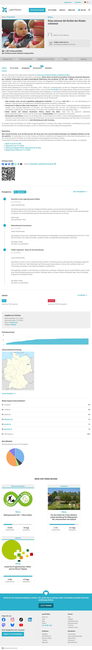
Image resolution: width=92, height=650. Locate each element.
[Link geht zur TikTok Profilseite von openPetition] (21, 619)
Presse (44, 623)
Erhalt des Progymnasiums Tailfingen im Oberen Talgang (17, 568)
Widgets (70, 619)
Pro (4, 301)
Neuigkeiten (26, 67)
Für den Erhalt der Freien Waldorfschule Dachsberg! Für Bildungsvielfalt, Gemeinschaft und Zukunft (64, 517)
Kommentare (37, 67)
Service (62, 10)
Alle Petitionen (46, 636)
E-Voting (70, 625)
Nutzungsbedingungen (75, 636)
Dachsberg (64, 486)
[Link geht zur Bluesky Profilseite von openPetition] (12, 625)
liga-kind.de (8, 429)
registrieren (68, 2)
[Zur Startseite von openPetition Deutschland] (12, 10)
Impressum (71, 640)
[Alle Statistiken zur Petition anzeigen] (18, 390)
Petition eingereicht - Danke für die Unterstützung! (27, 250)
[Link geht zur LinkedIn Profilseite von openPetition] (30, 619)
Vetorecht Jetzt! (73, 627)
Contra (51, 301)
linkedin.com (8, 419)
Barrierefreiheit (72, 642)
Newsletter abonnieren (13, 634)
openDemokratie (73, 621)
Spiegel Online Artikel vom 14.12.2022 (17, 150)
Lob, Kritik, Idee (47, 625)
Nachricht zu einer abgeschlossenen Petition (25, 199)
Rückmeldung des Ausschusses (21, 225)
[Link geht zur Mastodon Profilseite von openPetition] (3, 625)
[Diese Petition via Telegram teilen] (18, 164)
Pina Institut (54, 89)
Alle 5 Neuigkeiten (79, 191)
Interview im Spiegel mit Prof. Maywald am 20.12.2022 (23, 148)
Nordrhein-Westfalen (18, 486)
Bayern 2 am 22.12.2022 (13, 144)
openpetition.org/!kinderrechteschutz (42, 164)
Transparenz (72, 634)
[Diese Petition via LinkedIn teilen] (12, 164)
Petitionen (52, 10)
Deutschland (11, 17)
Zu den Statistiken (8, 393)
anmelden (78, 2)
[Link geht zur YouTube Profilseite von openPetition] (21, 625)
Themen (44, 640)
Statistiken (48, 68)
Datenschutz (72, 638)
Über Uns (71, 10)
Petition (4, 68)
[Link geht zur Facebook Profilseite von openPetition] (3, 619)
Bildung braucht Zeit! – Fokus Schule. (18, 515)
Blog (43, 621)
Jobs (43, 619)
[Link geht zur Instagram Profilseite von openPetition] (12, 619)
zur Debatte (81, 295)
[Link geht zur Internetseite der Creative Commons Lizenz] (3, 648)
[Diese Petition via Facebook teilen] (3, 164)
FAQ (69, 617)
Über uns (45, 617)
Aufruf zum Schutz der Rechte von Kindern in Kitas (53, 75)
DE (87, 2)
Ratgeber (45, 634)
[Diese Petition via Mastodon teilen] (9, 164)
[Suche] (89, 10)
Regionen (45, 642)
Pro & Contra (14, 68)
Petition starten (37, 10)
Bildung (50, 17)
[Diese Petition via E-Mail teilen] (21, 164)
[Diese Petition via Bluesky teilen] (6, 164)
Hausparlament (73, 623)
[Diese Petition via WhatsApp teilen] (15, 164)
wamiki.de (7, 424)
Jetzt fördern (46, 605)
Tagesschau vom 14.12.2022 (14, 146)
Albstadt (18, 538)
